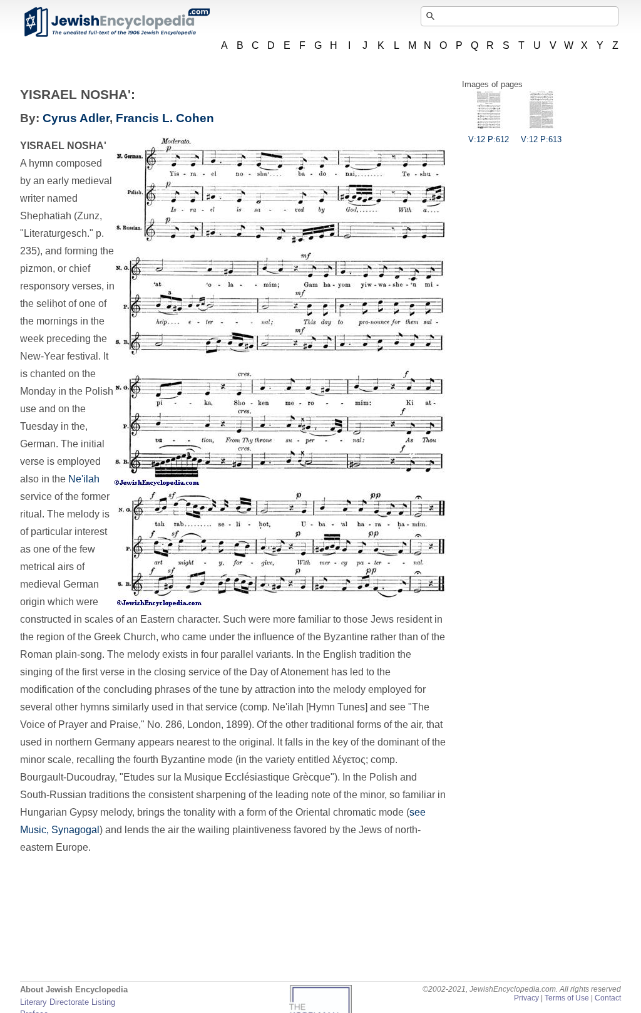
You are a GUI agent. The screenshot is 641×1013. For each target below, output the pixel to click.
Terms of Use (567, 998)
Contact (608, 998)
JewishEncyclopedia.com (116, 22)
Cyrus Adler (76, 118)
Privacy (526, 998)
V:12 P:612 (488, 139)
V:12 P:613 (541, 139)
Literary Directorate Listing (67, 1002)
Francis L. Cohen (165, 118)
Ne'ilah (84, 479)
